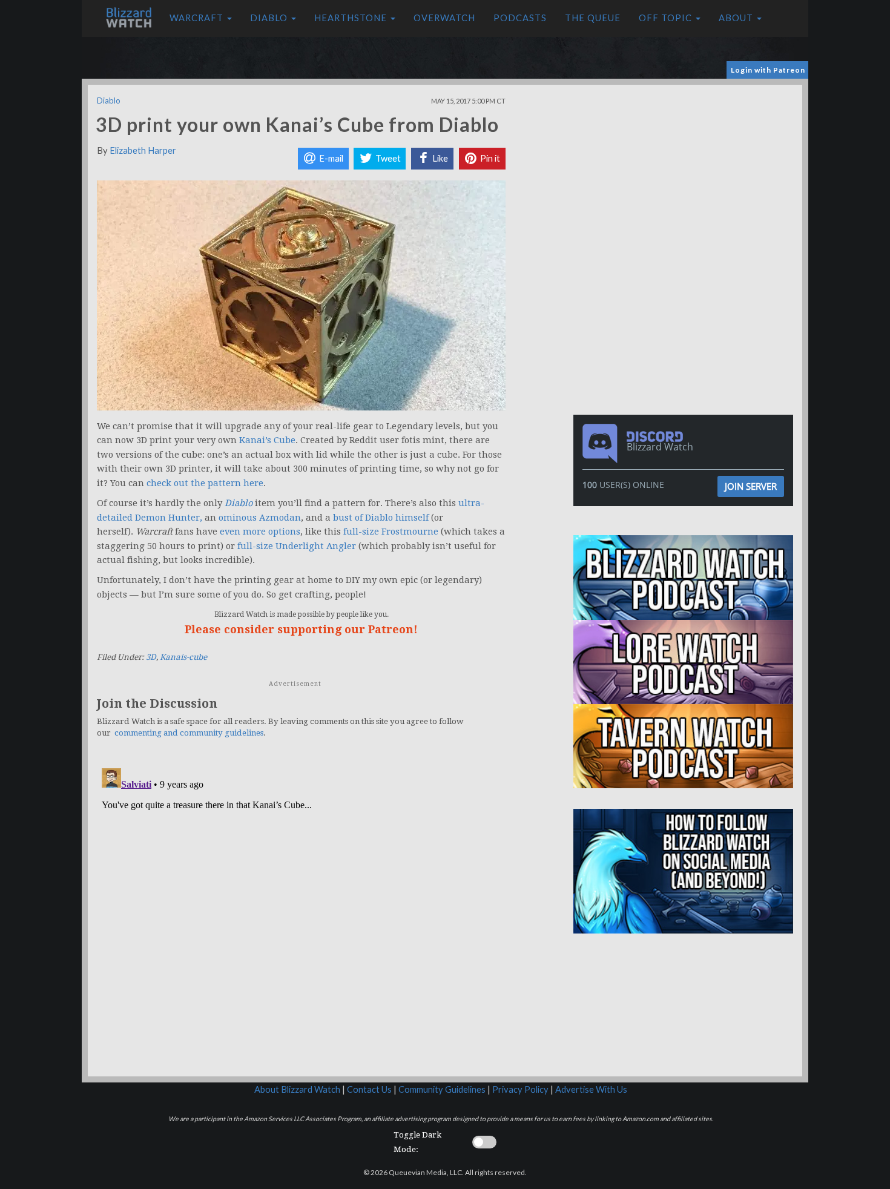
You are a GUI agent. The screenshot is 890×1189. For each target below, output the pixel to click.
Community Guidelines (442, 1089)
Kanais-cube (183, 657)
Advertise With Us (591, 1089)
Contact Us (369, 1089)
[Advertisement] (686, 169)
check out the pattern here (205, 483)
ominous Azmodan (260, 517)
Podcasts (520, 18)
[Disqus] (301, 914)
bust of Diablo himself (381, 517)
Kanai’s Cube (267, 440)
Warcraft (198, 18)
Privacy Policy (520, 1089)
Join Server (751, 486)
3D (151, 657)
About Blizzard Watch (297, 1089)
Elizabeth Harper (143, 150)
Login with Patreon (768, 69)
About (737, 18)
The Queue (593, 18)
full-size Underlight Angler (296, 546)
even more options (260, 531)
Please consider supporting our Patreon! (301, 629)
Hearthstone (351, 18)
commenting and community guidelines (188, 732)
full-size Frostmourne (390, 531)
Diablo (270, 18)
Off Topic (666, 18)
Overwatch (444, 18)
